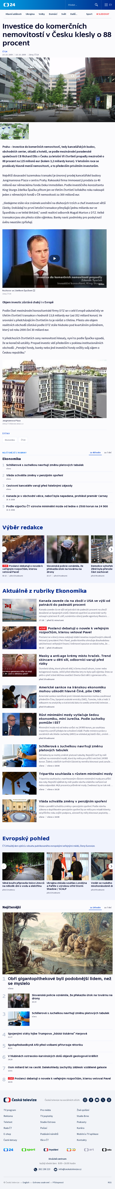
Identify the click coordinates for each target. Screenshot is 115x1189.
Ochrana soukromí (41, 1182)
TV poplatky (46, 1115)
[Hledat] (96, 5)
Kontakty (82, 1139)
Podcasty (81, 1121)
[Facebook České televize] (91, 1100)
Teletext (8, 1121)
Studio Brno (83, 1115)
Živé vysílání (83, 1109)
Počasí (43, 1127)
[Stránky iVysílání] (51, 1149)
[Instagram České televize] (85, 1100)
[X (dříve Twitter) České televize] (103, 1100)
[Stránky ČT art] (89, 1149)
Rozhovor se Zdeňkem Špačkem (17, 290)
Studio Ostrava (47, 1121)
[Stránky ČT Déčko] (71, 1149)
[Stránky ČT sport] (28, 1149)
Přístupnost (58, 1182)
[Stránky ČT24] (8, 1149)
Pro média (45, 1109)
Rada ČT (8, 1127)
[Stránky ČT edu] (106, 1149)
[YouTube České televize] (97, 1100)
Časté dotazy (10, 1139)
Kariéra (80, 1127)
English (26, 1182)
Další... (73, 13)
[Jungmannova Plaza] (54, 389)
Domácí (53, 13)
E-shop (7, 1133)
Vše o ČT (44, 1139)
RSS (109, 1182)
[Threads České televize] (109, 1100)
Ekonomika (10, 440)
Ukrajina (30, 13)
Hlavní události (14, 13)
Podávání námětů (49, 1133)
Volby (42, 13)
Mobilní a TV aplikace (87, 1133)
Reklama (8, 1115)
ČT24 (4, 51)
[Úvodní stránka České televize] (20, 1100)
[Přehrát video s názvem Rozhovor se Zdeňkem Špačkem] (54, 258)
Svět (63, 13)
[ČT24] (9, 5)
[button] (54, 258)
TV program (10, 1109)
